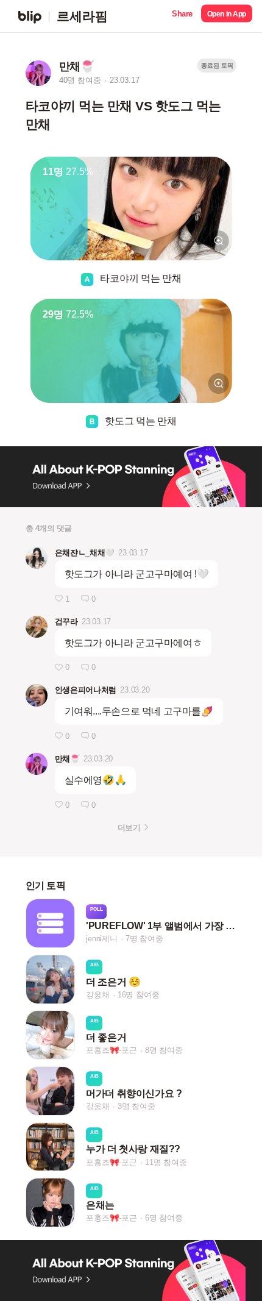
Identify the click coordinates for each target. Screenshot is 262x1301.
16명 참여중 (139, 994)
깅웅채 (97, 994)
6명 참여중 (164, 1217)
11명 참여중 (166, 1162)
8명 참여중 (164, 1050)
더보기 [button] (129, 827)
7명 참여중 (144, 938)
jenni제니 (102, 938)
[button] (182, 16)
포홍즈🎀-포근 (111, 1050)
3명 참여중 (136, 1106)
